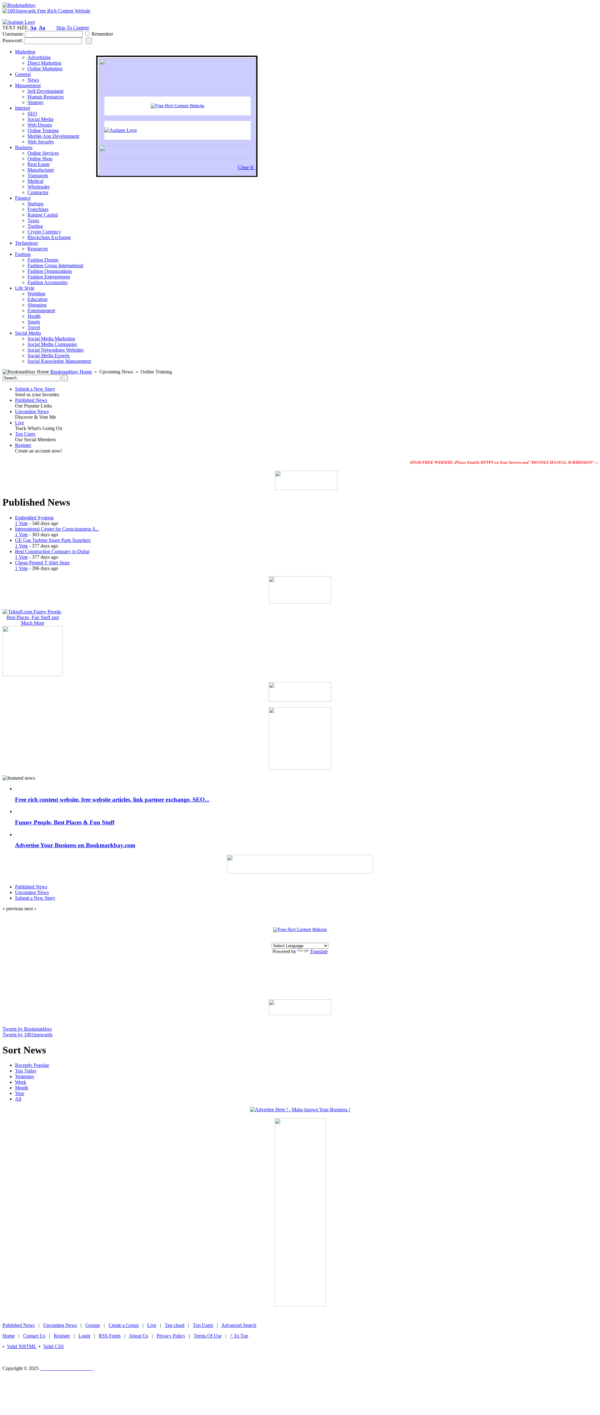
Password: (12, 40)
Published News (31, 400)
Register (23, 445)
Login (84, 1335)
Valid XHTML (21, 1346)
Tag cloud (174, 1325)
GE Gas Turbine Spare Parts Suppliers (53, 540)
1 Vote (21, 523)
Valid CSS (53, 1346)
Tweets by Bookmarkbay (27, 1029)
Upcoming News (32, 411)
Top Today (26, 1070)
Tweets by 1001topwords (27, 1034)
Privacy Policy (171, 1335)
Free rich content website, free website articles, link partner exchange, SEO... (112, 799)
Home (8, 1335)
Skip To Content (72, 27)
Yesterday (24, 1076)
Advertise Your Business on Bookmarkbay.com (75, 845)
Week (20, 1082)
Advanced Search (238, 1325)
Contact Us (34, 1335)
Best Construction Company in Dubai (52, 551)
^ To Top (239, 1335)
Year (19, 1093)
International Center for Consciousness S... (57, 529)
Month (21, 1087)
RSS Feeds (110, 1335)
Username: (13, 34)
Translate (319, 951)
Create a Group (123, 1325)
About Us (138, 1335)
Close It (247, 167)
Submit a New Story (35, 389)
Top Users (25, 434)
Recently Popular (32, 1065)
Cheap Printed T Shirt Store (42, 562)
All (18, 1099)
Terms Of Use (208, 1335)
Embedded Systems (34, 517)
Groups (92, 1325)
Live (19, 422)
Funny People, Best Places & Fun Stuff (64, 822)
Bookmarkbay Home (71, 371)
